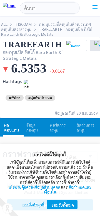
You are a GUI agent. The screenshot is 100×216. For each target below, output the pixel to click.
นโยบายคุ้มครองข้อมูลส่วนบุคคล (34, 186)
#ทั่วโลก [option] (14, 98)
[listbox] (15, 98)
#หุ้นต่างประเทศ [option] (40, 98)
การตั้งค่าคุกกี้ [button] (33, 204)
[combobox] (49, 8)
